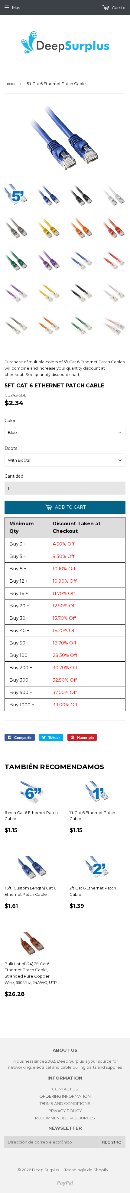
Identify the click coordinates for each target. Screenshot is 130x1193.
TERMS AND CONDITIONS (65, 1103)
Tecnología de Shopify (86, 1169)
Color (10, 420)
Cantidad (14, 476)
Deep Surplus (45, 1169)
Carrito (118, 7)
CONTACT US (65, 1088)
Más (16, 7)
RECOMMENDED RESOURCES (65, 1117)
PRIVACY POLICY (65, 1110)
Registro (112, 1142)
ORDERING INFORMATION (65, 1096)
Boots (11, 448)
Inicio (10, 83)
